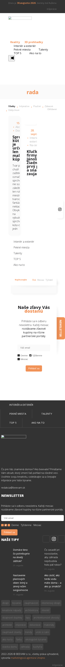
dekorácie (35, 624)
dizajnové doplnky (12, 617)
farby (19, 639)
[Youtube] (62, 539)
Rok (34, 280)
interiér (46, 610)
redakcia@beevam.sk (13, 487)
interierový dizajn (51, 603)
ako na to (7, 639)
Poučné (37, 106)
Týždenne (37, 355)
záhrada (25, 646)
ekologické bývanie (36, 639)
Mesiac (40, 280)
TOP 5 (17, 53)
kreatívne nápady (11, 610)
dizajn (5, 603)
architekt (7, 624)
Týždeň (49, 280)
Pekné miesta (22, 49)
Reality (15, 42)
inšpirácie (21, 624)
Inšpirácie (52, 8)
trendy (28, 632)
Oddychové (13, 110)
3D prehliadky (33, 42)
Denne (24, 355)
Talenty (43, 49)
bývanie (16, 603)
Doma (19, 130)
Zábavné (49, 106)
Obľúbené (52, 109)
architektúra (31, 610)
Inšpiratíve (24, 106)
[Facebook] (46, 539)
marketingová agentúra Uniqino (28, 657)
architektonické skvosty (46, 617)
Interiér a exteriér (25, 46)
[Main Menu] (11, 58)
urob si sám (42, 632)
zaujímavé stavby (11, 632)
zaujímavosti (31, 603)
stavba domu (9, 646)
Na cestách (36, 145)
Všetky (11, 106)
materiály (49, 624)
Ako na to (35, 53)
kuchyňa (37, 646)
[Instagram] (54, 539)
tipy (28, 617)
